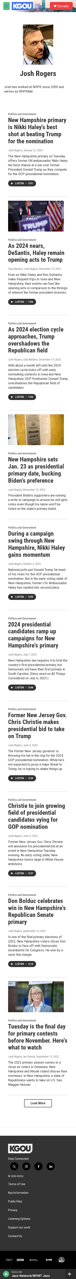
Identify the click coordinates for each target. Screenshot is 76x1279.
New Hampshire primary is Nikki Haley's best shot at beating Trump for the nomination (37, 130)
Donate (63, 6)
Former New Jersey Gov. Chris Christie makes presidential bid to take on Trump (37, 726)
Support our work (19, 1227)
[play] (6, 1274)
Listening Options (19, 1218)
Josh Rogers (15, 150)
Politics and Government (22, 114)
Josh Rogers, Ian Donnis (21, 1056)
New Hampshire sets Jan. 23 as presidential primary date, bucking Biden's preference (36, 470)
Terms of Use (16, 1184)
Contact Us (15, 1236)
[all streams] (70, 1274)
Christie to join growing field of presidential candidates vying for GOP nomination (36, 816)
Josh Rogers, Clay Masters (23, 359)
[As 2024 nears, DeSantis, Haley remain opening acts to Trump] (36, 216)
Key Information (18, 1192)
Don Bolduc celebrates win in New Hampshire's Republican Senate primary (37, 911)
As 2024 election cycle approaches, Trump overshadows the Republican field (35, 340)
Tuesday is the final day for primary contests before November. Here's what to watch (37, 1037)
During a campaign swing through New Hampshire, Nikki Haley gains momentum (36, 544)
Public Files (15, 1201)
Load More (38, 1103)
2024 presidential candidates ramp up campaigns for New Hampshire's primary (33, 635)
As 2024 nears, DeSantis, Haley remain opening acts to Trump (36, 252)
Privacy (12, 1210)
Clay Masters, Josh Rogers (23, 268)
